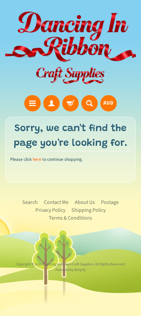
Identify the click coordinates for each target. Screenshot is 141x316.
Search (30, 202)
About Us (85, 202)
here (37, 159)
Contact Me (56, 202)
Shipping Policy (88, 210)
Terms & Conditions (70, 218)
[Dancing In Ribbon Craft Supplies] (70, 48)
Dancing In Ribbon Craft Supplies (68, 264)
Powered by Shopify (70, 269)
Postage (110, 202)
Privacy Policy (50, 210)
